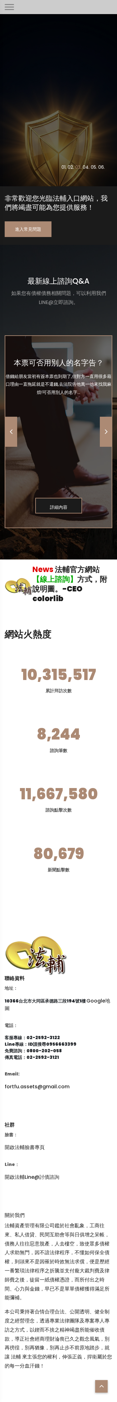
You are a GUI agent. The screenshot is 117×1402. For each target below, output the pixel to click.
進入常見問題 (28, 229)
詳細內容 (58, 507)
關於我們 (15, 1215)
